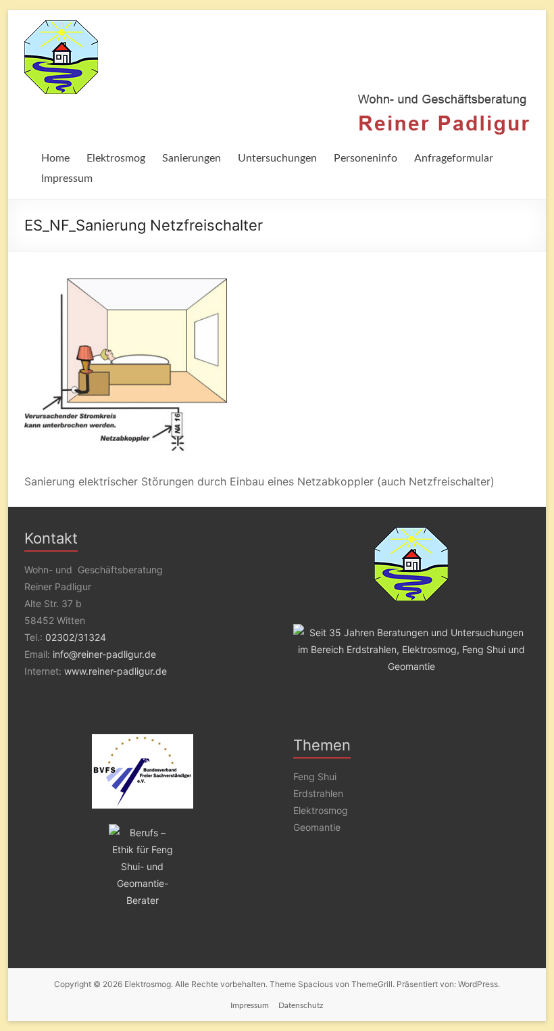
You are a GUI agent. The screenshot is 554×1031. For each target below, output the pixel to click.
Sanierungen (191, 158)
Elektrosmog (115, 158)
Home (55, 158)
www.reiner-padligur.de (115, 671)
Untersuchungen (277, 158)
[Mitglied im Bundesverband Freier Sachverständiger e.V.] (142, 771)
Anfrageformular (453, 158)
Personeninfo (365, 158)
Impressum (67, 178)
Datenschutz (300, 1005)
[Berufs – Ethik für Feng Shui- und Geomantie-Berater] (142, 866)
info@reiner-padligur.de (104, 654)
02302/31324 (75, 637)
